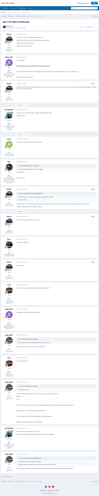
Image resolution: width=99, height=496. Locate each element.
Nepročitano (5, 8)
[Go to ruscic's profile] (9, 144)
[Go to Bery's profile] (9, 244)
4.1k (10, 70)
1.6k (10, 175)
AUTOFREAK (9, 110)
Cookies (57, 490)
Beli (9, 162)
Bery (9, 239)
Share (82, 27)
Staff (9, 12)
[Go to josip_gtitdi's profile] (9, 340)
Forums (3, 12)
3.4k (10, 298)
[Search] (96, 8)
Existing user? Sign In (83, 3)
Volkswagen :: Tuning (20, 28)
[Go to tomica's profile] (4, 27)
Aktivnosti (30, 8)
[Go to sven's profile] (9, 290)
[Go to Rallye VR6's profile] (9, 62)
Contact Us (50, 490)
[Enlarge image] (50, 112)
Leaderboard (25, 12)
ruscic (9, 139)
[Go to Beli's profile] (9, 167)
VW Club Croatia (7, 3)
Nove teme (13, 8)
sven (9, 285)
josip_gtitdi (9, 335)
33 (10, 252)
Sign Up (94, 3)
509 (10, 348)
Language (43, 490)
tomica (11, 26)
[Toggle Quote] (19, 165)
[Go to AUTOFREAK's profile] (9, 115)
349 (10, 47)
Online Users (16, 12)
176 (10, 152)
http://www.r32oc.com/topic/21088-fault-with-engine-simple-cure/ (33, 66)
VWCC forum (22, 8)
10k (10, 123)
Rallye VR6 (9, 57)
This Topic (89, 8)
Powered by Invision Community (49, 493)
